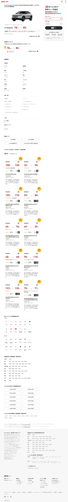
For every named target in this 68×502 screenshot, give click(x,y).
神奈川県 (13, 363)
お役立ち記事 (42, 487)
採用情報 (13, 492)
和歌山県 (25, 371)
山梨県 (10, 366)
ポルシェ (56, 461)
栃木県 (26, 363)
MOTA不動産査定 (55, 480)
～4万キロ (18, 415)
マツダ (46, 456)
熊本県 (19, 378)
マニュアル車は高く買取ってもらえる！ (10, 443)
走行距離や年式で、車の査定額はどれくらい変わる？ (12, 441)
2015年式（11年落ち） (31, 408)
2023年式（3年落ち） (31, 393)
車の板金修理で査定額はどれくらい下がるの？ (11, 450)
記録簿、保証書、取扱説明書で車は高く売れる (11, 437)
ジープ (39, 462)
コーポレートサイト (7, 492)
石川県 (22, 366)
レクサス (37, 456)
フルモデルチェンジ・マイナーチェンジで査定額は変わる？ (12, 447)
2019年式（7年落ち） (31, 400)
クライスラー (34, 462)
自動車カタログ (11, 426)
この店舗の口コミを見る (32, 51)
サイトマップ (6, 494)
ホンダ (15, 426)
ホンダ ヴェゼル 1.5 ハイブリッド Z (30, 204)
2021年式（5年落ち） (31, 396)
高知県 (16, 375)
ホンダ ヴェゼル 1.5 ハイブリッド (12, 266)
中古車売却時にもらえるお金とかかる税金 (10, 453)
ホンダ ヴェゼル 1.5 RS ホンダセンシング (12, 204)
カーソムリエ (54, 483)
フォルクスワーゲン (43, 461)
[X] (7, 496)
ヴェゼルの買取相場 (31, 139)
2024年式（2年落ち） (13, 393)
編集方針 (60, 492)
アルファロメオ (53, 462)
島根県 (19, 373)
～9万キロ (6, 417)
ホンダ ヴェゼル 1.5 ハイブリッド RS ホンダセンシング (12, 236)
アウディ (52, 461)
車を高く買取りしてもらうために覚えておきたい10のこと (12, 435)
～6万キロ (27, 415)
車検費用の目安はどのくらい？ (8, 457)
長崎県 (16, 378)
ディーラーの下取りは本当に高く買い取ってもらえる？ (12, 440)
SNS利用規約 (29, 492)
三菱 (53, 456)
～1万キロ (6, 415)
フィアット (59, 462)
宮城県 (19, 361)
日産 (40, 456)
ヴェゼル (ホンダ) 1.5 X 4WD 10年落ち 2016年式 (43, 426)
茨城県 (29, 363)
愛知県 (10, 368)
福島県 (25, 361)
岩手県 (13, 361)
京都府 (16, 371)
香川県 (13, 375)
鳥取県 (16, 373)
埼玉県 (20, 363)
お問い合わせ (19, 492)
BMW (49, 461)
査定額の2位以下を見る (33, 36)
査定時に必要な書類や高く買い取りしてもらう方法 (11, 434)
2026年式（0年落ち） (13, 389)
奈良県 (22, 371)
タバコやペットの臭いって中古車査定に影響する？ (11, 445)
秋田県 (16, 361)
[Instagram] (10, 496)
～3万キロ (14, 415)
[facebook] (5, 496)
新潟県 (16, 366)
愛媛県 (10, 375)
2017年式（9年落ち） (31, 404)
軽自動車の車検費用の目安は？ (8, 458)
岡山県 (10, 373)
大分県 (22, 378)
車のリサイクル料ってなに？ (8, 454)
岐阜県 (16, 368)
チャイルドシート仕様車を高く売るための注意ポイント (12, 444)
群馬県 (23, 363)
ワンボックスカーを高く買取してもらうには (10, 451)
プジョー (48, 462)
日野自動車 (42, 458)
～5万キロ (23, 415)
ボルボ (45, 462)
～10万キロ (10, 417)
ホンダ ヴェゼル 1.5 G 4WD (30, 174)
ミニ (42, 462)
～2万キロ (10, 415)
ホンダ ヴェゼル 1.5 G (11, 174)
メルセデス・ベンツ (35, 461)
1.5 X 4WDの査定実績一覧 (13, 143)
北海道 (10, 359)
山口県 (22, 373)
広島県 (13, 373)
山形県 (22, 361)
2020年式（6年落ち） (13, 400)
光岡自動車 (34, 458)
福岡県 (10, 378)
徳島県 (19, 375)
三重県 (19, 368)
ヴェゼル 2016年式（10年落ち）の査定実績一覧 (31, 143)
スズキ (56, 456)
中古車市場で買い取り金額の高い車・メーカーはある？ (12, 438)
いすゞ (38, 458)
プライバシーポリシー (37, 492)
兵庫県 (13, 371)
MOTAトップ (6, 426)
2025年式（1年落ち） (31, 389)
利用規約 (24, 492)
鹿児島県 (28, 378)
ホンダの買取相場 (12, 139)
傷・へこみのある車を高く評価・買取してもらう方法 (12, 448)
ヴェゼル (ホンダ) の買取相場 (24, 426)
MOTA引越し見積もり (55, 482)
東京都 (10, 363)
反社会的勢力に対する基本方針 (47, 492)
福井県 (25, 366)
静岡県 (13, 368)
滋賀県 (19, 371)
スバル (50, 456)
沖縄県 (10, 380)
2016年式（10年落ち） (13, 408)
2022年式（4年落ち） (13, 396)
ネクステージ (11, 51)
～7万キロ (31, 415)
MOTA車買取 (18, 480)
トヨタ (33, 456)
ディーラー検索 (30, 482)
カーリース (30, 483)
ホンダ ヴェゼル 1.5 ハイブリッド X (30, 236)
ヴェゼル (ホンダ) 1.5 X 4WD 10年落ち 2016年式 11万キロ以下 (13, 424)
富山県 (19, 366)
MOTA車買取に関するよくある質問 (33, 468)
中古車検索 (30, 480)
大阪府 (10, 371)
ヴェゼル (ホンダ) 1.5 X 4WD (32, 426)
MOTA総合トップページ (8, 480)
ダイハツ (59, 456)
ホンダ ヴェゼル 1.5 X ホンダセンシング (31, 266)
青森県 (10, 361)
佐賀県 (13, 378)
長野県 (13, 366)
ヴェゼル (18, 426)
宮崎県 (25, 378)
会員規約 (55, 492)
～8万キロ (35, 415)
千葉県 (17, 363)
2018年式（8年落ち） (13, 404)
